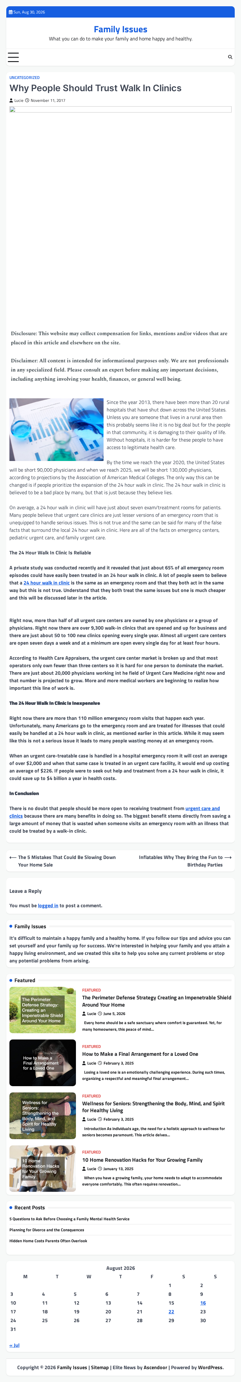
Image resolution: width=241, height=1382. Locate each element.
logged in (48, 905)
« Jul (14, 1345)
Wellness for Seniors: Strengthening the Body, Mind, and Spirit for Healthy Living (153, 1106)
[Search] (230, 57)
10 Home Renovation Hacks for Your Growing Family (142, 1160)
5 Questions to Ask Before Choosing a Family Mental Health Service (69, 1219)
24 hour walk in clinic (47, 582)
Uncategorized (24, 77)
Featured (91, 990)
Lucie (19, 100)
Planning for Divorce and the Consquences (46, 1230)
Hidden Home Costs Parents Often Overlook (48, 1241)
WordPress (210, 1367)
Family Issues (120, 29)
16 (203, 1302)
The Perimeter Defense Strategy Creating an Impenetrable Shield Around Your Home (156, 1000)
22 (171, 1311)
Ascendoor (155, 1367)
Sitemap (100, 1367)
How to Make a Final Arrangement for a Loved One (140, 1054)
